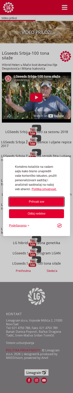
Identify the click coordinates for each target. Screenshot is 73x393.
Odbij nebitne (36, 213)
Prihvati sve (36, 201)
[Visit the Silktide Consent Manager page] (59, 225)
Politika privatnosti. (44, 189)
